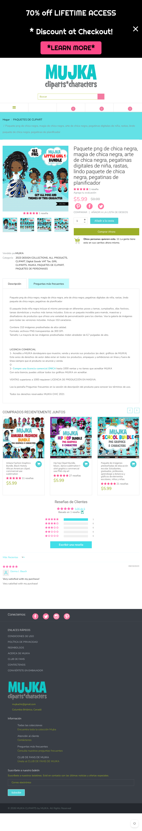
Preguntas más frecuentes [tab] (49, 284)
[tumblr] (95, 614)
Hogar (6, 119)
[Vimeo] (104, 614)
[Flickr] (87, 614)
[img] (10, 566)
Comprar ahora (106, 231)
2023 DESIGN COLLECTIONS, (32, 257)
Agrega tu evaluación (85, 192)
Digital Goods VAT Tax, (38, 261)
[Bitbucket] (91, 614)
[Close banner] (135, 29)
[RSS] (82, 614)
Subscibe (16, 792)
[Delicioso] (108, 614)
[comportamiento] (121, 614)
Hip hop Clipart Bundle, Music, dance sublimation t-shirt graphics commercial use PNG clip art (67, 467)
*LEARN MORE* (71, 48)
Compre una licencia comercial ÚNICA (34, 368)
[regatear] (100, 614)
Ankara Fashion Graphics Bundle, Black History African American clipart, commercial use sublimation (18, 468)
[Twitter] (100, 206)
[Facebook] (89, 206)
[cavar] (117, 614)
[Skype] (113, 614)
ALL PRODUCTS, (58, 257)
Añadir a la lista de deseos (109, 212)
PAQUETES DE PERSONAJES (32, 268)
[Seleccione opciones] (38, 464)
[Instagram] (56, 616)
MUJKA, (32, 265)
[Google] (74, 614)
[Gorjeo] (46, 616)
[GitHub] (78, 614)
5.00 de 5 (80, 509)
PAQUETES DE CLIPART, (50, 265)
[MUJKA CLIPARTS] (71, 75)
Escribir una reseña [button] (71, 545)
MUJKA (20, 253)
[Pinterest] (66, 616)
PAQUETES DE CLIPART (27, 119)
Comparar (80, 212)
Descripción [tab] (14, 284)
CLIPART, (21, 261)
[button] (31, 213)
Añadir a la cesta (104, 220)
